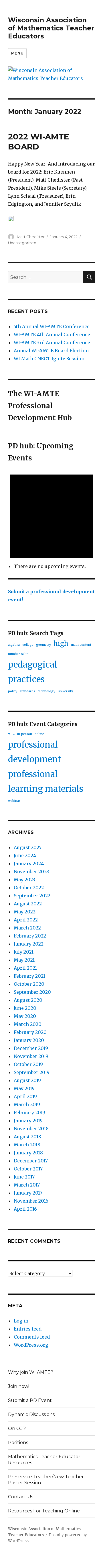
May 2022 (24, 912)
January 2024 (29, 863)
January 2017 (28, 1193)
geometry (43, 645)
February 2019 (29, 1112)
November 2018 (31, 1128)
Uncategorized (22, 242)
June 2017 (24, 1177)
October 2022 (29, 887)
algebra (14, 645)
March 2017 (27, 1185)
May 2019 (24, 1088)
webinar (14, 801)
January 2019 (28, 1120)
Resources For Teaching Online (44, 1511)
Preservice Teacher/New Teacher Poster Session (46, 1479)
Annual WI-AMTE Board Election (51, 350)
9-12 (11, 734)
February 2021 (29, 976)
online (39, 734)
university (65, 691)
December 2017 (31, 1161)
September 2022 (32, 895)
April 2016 (25, 1209)
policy (12, 691)
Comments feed (32, 1337)
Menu (17, 53)
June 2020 (25, 1008)
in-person (24, 734)
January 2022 (28, 944)
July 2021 (23, 952)
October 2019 (28, 1064)
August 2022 (28, 904)
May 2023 (24, 879)
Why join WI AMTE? (30, 1372)
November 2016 (31, 1201)
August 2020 (28, 1000)
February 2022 (30, 936)
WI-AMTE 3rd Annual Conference (52, 342)
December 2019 (31, 1048)
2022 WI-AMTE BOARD (38, 141)
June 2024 (25, 855)
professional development (34, 752)
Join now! (18, 1386)
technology (46, 691)
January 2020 (29, 1040)
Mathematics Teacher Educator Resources (44, 1459)
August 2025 (27, 847)
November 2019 (31, 1056)
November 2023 (31, 871)
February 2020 (30, 1032)
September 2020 (32, 992)
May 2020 (25, 1016)
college (27, 645)
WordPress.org (31, 1345)
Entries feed (27, 1329)
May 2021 (24, 960)
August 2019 (27, 1080)
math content (81, 645)
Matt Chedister (31, 236)
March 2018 (27, 1145)
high (61, 643)
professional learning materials (45, 781)
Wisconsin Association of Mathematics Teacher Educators (51, 28)
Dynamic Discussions (31, 1414)
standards (27, 691)
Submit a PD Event (30, 1400)
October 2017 (28, 1169)
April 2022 (26, 920)
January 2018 (28, 1153)
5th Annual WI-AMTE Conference (52, 326)
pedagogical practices (32, 671)
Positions (18, 1442)
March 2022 (27, 928)
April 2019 (25, 1096)
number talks (18, 654)
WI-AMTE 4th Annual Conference (52, 334)
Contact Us (20, 1497)
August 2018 (27, 1136)
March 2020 (27, 1024)
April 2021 (25, 968)
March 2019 (27, 1104)
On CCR (17, 1428)
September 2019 (31, 1072)
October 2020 (29, 984)
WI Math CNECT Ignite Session (49, 358)
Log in (21, 1321)
